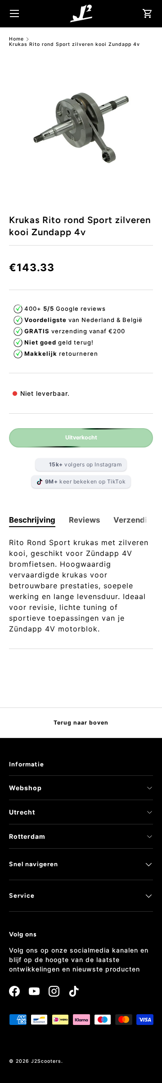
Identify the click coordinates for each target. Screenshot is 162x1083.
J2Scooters (46, 1061)
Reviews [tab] (84, 519)
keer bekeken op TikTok (85, 481)
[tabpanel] (81, 585)
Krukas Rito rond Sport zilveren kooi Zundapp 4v (74, 44)
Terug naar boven (81, 722)
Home (16, 39)
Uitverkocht (81, 437)
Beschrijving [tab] (32, 519)
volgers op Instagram (85, 464)
